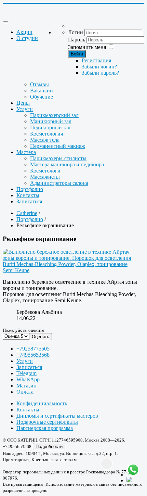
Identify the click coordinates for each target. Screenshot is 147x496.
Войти (77, 53)
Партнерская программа (44, 428)
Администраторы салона (59, 183)
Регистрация (96, 60)
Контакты (27, 195)
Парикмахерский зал (54, 115)
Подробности (49, 446)
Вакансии (41, 90)
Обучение (41, 97)
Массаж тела (44, 140)
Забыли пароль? (100, 73)
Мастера (26, 152)
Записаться (29, 201)
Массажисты (45, 177)
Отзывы (39, 84)
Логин (75, 32)
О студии (27, 38)
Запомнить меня (87, 47)
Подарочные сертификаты (47, 422)
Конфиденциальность (41, 403)
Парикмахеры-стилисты (58, 158)
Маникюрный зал (50, 121)
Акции (24, 32)
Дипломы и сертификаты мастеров (57, 416)
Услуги (24, 109)
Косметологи (45, 171)
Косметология (46, 134)
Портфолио (29, 189)
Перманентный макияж (57, 146)
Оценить (40, 336)
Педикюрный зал (50, 127)
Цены (23, 103)
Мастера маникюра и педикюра (67, 164)
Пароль (76, 39)
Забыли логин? (99, 66)
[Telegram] (133, 480)
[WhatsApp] (133, 470)
